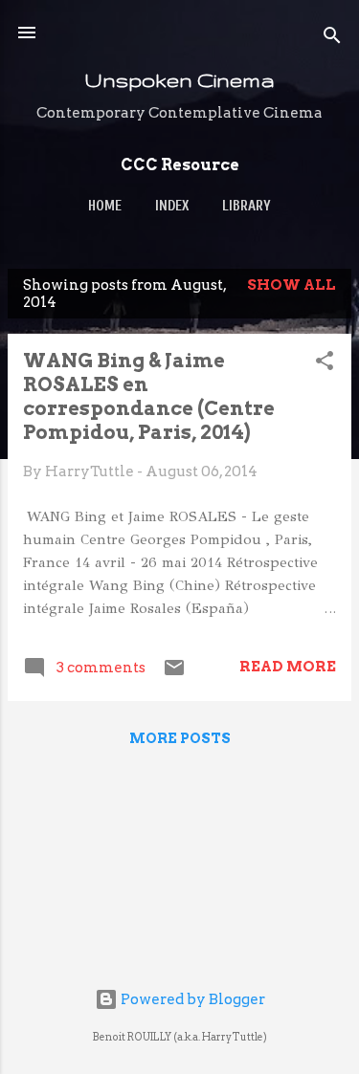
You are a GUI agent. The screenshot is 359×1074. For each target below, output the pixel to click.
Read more (287, 666)
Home (105, 206)
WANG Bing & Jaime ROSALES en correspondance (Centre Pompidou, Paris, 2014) (149, 396)
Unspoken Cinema (179, 80)
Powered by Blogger (191, 999)
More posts (180, 738)
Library (246, 206)
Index (172, 206)
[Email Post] (174, 674)
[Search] (332, 39)
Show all (291, 285)
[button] (324, 364)
